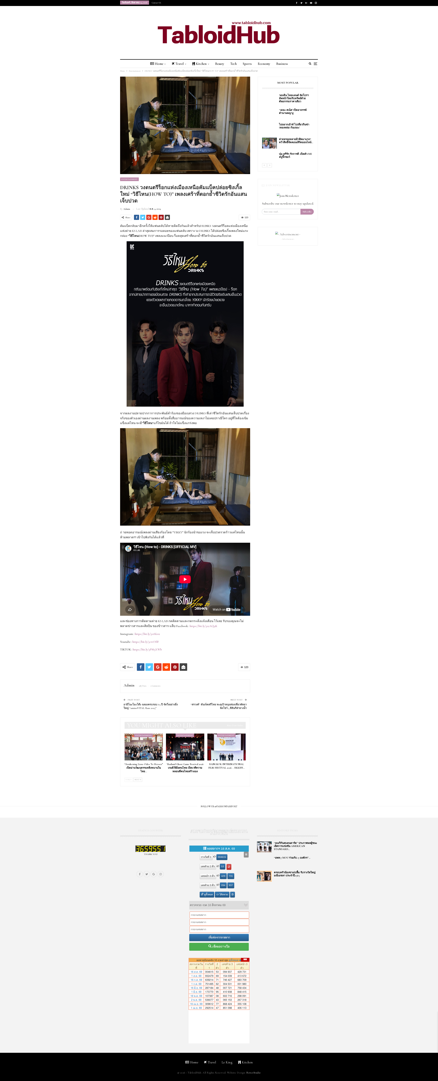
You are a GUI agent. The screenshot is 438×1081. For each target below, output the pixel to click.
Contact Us (156, 2)
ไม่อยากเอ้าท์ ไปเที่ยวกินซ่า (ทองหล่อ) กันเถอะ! (294, 126)
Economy (264, 64)
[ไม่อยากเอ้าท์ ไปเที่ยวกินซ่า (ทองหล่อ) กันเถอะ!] (269, 128)
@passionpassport (226, 806)
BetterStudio (253, 1072)
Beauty (219, 64)
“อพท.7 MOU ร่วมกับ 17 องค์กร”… (292, 857)
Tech (233, 64)
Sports (247, 64)
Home (159, 64)
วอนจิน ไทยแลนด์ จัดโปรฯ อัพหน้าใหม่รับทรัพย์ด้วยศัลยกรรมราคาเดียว (294, 98)
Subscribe (307, 211)
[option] (287, 128)
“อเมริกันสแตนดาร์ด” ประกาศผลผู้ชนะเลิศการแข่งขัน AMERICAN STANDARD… (295, 846)
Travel (179, 64)
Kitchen (201, 64)
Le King (227, 1062)
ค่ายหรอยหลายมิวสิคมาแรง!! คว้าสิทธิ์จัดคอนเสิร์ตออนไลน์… (296, 141)
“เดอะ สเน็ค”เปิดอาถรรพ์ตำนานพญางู (293, 111)
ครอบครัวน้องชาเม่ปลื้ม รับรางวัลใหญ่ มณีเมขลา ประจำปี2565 (294, 874)
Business (282, 64)
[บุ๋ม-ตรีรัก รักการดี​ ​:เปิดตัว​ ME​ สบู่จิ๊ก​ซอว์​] (269, 157)
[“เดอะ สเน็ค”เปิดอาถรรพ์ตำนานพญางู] (269, 113)
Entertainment (129, 179)
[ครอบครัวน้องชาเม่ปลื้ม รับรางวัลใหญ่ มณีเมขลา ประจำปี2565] (264, 876)
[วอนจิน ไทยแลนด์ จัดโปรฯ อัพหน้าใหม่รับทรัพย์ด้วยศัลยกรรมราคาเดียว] (269, 99)
